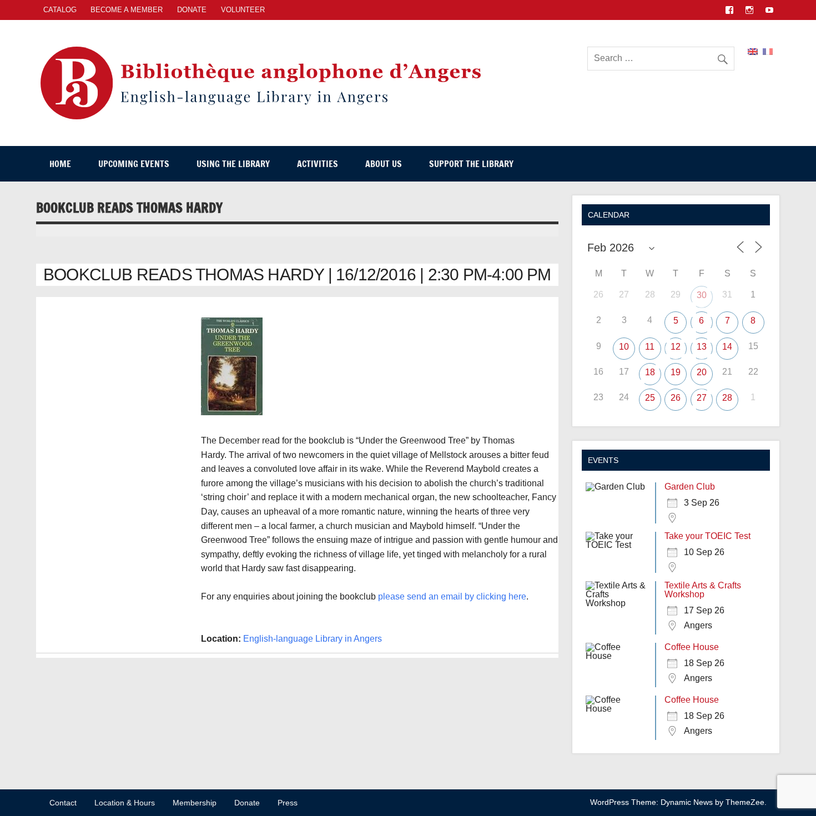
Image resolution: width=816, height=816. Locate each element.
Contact (63, 803)
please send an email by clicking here (452, 596)
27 (702, 397)
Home (60, 164)
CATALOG (60, 10)
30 (702, 295)
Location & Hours (124, 803)
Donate (191, 10)
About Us (383, 164)
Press (288, 803)
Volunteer (243, 10)
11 (649, 346)
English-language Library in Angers (312, 638)
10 (624, 346)
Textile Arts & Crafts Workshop (702, 590)
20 (702, 372)
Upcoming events (133, 164)
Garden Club (689, 486)
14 (727, 346)
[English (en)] (753, 51)
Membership (194, 803)
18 (650, 372)
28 (727, 397)
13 (702, 346)
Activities (317, 164)
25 (650, 397)
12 (676, 346)
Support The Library (471, 164)
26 (676, 397)
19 (676, 372)
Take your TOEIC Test (707, 536)
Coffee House (691, 647)
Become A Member (126, 10)
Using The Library (233, 164)
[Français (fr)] (768, 51)
